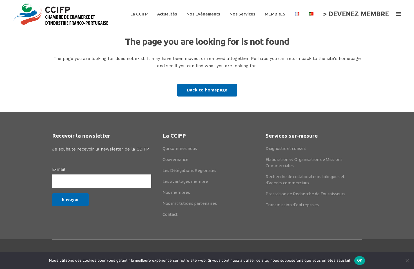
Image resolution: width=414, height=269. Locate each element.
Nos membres (176, 192)
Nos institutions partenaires (190, 203)
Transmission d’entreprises (292, 204)
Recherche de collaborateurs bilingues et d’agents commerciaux (305, 179)
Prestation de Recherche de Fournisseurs (305, 193)
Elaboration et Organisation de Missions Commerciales (304, 162)
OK (359, 260)
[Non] (407, 260)
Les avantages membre (185, 181)
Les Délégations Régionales (189, 170)
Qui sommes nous (180, 148)
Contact (170, 214)
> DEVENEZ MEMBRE (356, 13)
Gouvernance (175, 159)
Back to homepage (207, 90)
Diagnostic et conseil (286, 148)
